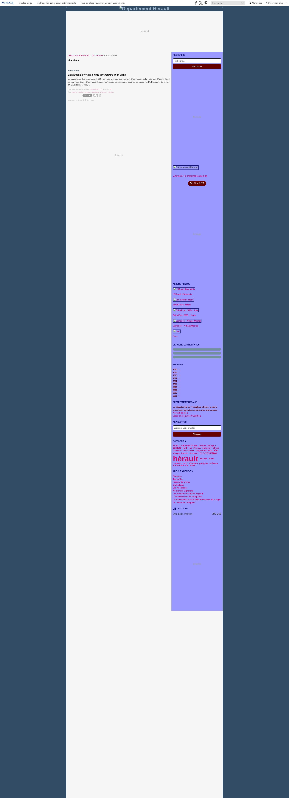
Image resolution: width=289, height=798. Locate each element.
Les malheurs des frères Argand (188, 494)
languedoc (201, 450)
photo (216, 448)
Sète (215, 450)
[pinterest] (206, 3)
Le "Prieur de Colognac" (184, 502)
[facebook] (196, 3)
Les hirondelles (180, 488)
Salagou (211, 446)
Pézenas (197, 448)
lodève (202, 446)
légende (184, 453)
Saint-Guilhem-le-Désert (185, 446)
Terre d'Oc (177, 479)
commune (177, 450)
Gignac (177, 448)
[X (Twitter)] (201, 3)
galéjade (203, 463)
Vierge (176, 453)
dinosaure (194, 453)
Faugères (177, 476)
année (192, 465)
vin (186, 465)
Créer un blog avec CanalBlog (187, 416)
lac (190, 448)
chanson (206, 448)
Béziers (203, 459)
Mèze (211, 459)
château (214, 463)
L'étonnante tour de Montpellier (187, 497)
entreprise (193, 463)
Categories (97, 55)
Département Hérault (78, 55)
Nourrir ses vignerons (183, 491)
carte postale (188, 450)
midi (185, 448)
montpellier (208, 453)
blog (210, 450)
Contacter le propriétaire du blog (190, 176)
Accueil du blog (180, 413)
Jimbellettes (178, 485)
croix (185, 463)
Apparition (178, 465)
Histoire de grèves (181, 482)
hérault (185, 458)
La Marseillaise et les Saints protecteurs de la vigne (197, 499)
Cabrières (177, 463)
